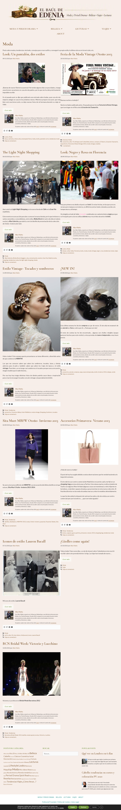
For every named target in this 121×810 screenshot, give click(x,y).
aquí (37, 126)
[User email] (12, 131)
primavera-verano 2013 (88, 533)
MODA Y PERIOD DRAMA (23, 29)
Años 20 (11, 753)
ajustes (62, 808)
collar (68, 251)
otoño (38, 139)
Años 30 (17, 753)
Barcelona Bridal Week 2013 (13, 735)
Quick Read (24, 775)
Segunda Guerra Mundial (27, 779)
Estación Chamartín (112, 142)
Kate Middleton (26, 412)
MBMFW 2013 (21, 521)
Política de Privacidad (49, 802)
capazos (69, 533)
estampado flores (26, 139)
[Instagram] (4, 131)
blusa (6, 139)
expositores (64, 144)
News (30, 770)
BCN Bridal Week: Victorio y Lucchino (30, 643)
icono (29, 635)
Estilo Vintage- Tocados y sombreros (28, 268)
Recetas (31, 775)
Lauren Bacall (36, 635)
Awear (64, 251)
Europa (29, 759)
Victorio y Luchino (44, 735)
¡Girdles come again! (74, 541)
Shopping (5, 260)
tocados (55, 412)
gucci (73, 533)
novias (37, 735)
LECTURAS (81, 29)
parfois (78, 533)
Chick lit (12, 756)
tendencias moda (54, 139)
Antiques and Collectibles (82, 142)
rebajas (109, 372)
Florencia (77, 251)
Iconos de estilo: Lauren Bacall (24, 541)
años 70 (71, 142)
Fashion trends (7, 762)
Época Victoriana (8, 784)
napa (81, 372)
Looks (6, 137)
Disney (25, 759)
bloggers (23, 258)
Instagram (53, 126)
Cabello (7, 756)
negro (98, 251)
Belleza (33, 753)
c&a (27, 258)
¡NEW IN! (67, 268)
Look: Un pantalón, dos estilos (24, 54)
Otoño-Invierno (35, 521)
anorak (71, 372)
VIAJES (105, 29)
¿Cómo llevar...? (29, 781)
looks (82, 251)
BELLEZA (55, 29)
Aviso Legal (75, 802)
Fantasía (33, 759)
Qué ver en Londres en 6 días (97, 753)
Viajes (19, 781)
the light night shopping (26, 260)
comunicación (33, 258)
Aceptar (73, 807)
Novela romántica (25, 773)
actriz (6, 635)
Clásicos (17, 756)
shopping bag (99, 533)
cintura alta (17, 139)
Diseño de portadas (17, 759)
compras (97, 142)
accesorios (65, 142)
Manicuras (28, 766)
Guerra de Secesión (18, 762)
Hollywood (24, 635)
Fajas (64, 567)
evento (40, 258)
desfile (24, 735)
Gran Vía (45, 258)
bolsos (92, 142)
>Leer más (8, 110)
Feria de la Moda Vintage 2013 (77, 144)
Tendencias (12, 410)
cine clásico (17, 635)
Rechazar (83, 807)
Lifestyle (65, 140)
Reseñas (7, 778)
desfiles (7, 521)
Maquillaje (8, 770)
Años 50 (26, 753)
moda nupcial (30, 735)
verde (113, 372)
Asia (8, 753)
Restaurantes (16, 779)
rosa (102, 251)
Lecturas (33, 761)
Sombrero (49, 412)
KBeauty (26, 762)
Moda (10, 137)
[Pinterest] (9, 131)
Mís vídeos (23, 770)
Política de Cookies (63, 802)
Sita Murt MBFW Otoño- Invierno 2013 (30, 420)
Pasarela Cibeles (51, 521)
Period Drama (12, 775)
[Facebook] (7, 131)
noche (55, 258)
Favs (11, 762)
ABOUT (60, 33)
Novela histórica (12, 773)
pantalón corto (44, 139)
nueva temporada (88, 372)
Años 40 (21, 753)
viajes (116, 251)
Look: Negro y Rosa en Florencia (83, 152)
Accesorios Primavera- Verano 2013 (85, 420)
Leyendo (6, 766)
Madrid (50, 258)
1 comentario (66, 146)
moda (85, 251)
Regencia (36, 775)
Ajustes (94, 807)
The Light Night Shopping (21, 152)
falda (72, 251)
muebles (97, 144)
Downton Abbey (16, 412)
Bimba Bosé (16, 258)
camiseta (11, 139)
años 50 (11, 635)
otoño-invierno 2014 (100, 372)
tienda (35, 260)
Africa (5, 753)
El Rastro (103, 142)
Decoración (8, 759)
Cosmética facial (27, 756)
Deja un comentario (10, 141)
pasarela (42, 521)
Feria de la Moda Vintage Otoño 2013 (86, 54)
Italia (33, 139)
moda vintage (91, 144)
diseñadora (13, 521)
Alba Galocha (8, 258)
